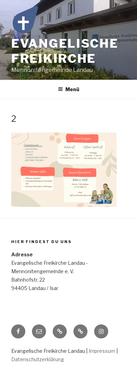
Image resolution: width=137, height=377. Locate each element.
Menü (72, 89)
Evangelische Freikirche (64, 51)
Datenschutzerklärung (37, 359)
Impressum (102, 351)
